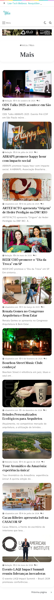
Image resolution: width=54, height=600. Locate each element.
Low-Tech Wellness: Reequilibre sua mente (29, 3)
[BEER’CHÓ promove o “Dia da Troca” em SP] (27, 238)
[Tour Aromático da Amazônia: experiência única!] (27, 445)
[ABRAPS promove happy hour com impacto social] (27, 135)
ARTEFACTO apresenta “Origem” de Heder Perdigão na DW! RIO (26, 210)
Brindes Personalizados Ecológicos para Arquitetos (22, 416)
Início (25, 45)
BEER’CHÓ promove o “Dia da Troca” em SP (24, 261)
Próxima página (39, 592)
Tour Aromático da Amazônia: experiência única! (24, 468)
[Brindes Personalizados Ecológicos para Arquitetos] (27, 393)
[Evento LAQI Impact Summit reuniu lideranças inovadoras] (27, 548)
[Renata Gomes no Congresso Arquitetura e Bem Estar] (27, 290)
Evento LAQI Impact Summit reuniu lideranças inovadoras (23, 571)
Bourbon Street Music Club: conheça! (22, 365)
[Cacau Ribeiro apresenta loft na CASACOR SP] (27, 497)
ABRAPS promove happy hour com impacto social (24, 158)
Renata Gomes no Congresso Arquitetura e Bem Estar (23, 313)
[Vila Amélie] (6, 13)
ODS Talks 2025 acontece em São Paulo (26, 107)
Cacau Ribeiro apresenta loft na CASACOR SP (25, 519)
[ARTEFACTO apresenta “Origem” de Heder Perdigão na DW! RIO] (27, 187)
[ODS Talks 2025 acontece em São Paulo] (27, 84)
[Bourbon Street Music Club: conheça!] (27, 342)
